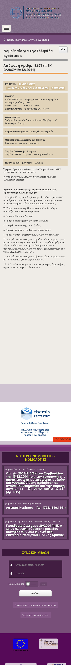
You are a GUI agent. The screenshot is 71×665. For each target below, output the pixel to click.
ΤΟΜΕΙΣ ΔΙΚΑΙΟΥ (27, 84)
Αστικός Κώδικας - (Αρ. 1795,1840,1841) (36, 507)
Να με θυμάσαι (16, 583)
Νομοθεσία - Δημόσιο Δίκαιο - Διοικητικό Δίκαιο (27, 521)
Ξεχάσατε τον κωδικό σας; (35, 615)
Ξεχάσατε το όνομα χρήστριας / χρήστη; (35, 605)
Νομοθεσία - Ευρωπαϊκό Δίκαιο (20, 469)
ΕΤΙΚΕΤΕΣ (10, 83)
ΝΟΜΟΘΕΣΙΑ (58, 88)
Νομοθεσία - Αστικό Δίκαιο (18, 503)
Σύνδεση (35, 593)
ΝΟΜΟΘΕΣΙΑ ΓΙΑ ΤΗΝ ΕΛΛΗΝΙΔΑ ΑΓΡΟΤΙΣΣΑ (27, 88)
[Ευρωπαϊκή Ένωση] (20, 645)
